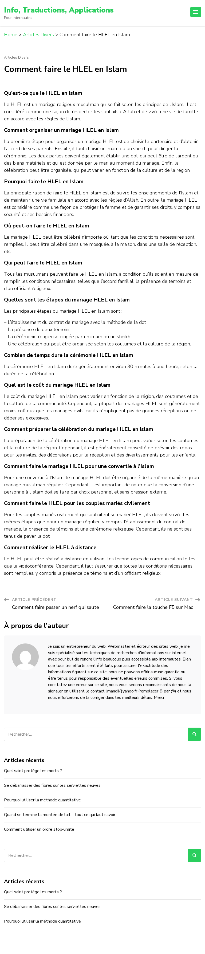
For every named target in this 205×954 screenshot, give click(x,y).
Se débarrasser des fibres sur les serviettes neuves (52, 785)
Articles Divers (16, 57)
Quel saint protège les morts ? (33, 771)
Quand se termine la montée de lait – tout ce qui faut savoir (59, 815)
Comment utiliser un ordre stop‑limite (39, 829)
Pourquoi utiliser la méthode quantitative (42, 800)
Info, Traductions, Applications (59, 10)
